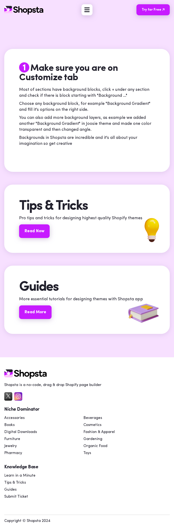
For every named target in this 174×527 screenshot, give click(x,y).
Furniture (12, 439)
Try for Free (151, 9)
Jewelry (10, 446)
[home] (25, 377)
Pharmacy (13, 453)
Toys (87, 453)
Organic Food (95, 446)
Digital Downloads (20, 432)
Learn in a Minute (19, 476)
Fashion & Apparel (99, 432)
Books (9, 425)
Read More (35, 312)
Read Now (34, 231)
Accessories (14, 418)
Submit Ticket (16, 497)
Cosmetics (92, 425)
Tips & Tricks (15, 483)
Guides (10, 490)
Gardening (92, 439)
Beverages (92, 418)
